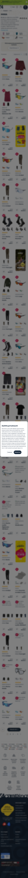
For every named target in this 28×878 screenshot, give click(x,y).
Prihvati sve (18, 452)
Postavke (9, 452)
